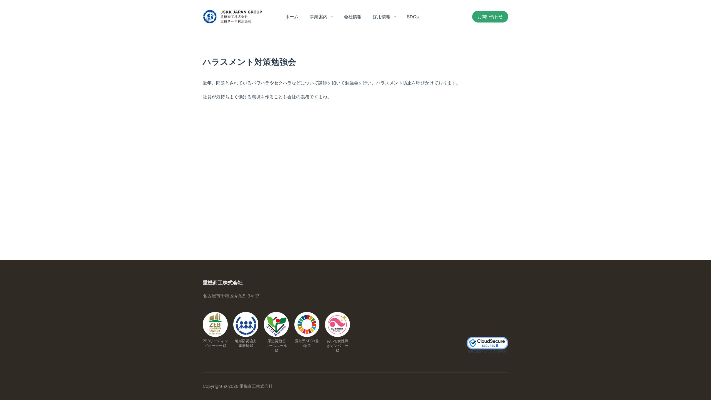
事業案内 (318, 16)
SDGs (413, 16)
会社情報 (353, 16)
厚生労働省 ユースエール (277, 343)
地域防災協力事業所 (246, 343)
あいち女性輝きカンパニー (337, 343)
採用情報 (381, 16)
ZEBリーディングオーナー (215, 343)
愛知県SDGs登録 (307, 343)
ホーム (292, 16)
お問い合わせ (490, 16)
